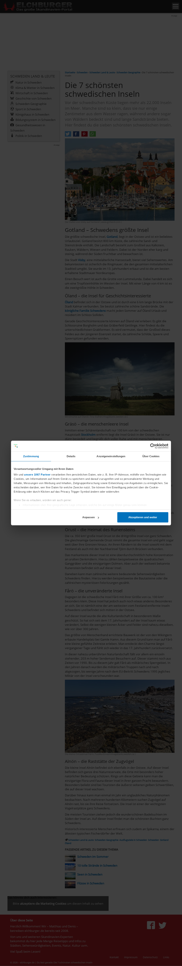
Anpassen (88, 517)
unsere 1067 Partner (37, 474)
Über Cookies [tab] (150, 456)
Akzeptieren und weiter (142, 517)
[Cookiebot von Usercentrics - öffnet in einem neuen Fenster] (152, 446)
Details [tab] (71, 456)
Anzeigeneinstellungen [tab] (111, 456)
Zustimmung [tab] (31, 456)
